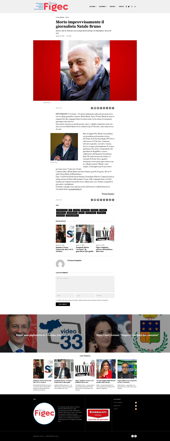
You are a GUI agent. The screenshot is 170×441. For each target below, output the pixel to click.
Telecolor (60, 215)
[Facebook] (126, 6)
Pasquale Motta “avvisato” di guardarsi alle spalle (84, 249)
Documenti (102, 6)
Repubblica (101, 212)
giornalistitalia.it (75, 189)
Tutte (67, 17)
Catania (76, 210)
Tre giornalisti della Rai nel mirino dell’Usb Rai (105, 381)
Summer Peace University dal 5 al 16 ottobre (64, 249)
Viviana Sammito (72, 215)
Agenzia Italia (62, 210)
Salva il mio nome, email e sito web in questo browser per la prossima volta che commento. (83, 300)
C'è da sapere (60, 17)
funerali (103, 210)
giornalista (61, 212)
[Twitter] (129, 6)
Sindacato (117, 405)
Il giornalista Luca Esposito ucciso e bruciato (127, 381)
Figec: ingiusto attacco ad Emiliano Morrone (104, 249)
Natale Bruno (90, 212)
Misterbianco (72, 212)
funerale (94, 210)
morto (81, 212)
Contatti (121, 6)
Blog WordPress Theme (52, 436)
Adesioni (112, 6)
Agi (70, 210)
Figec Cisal (85, 210)
